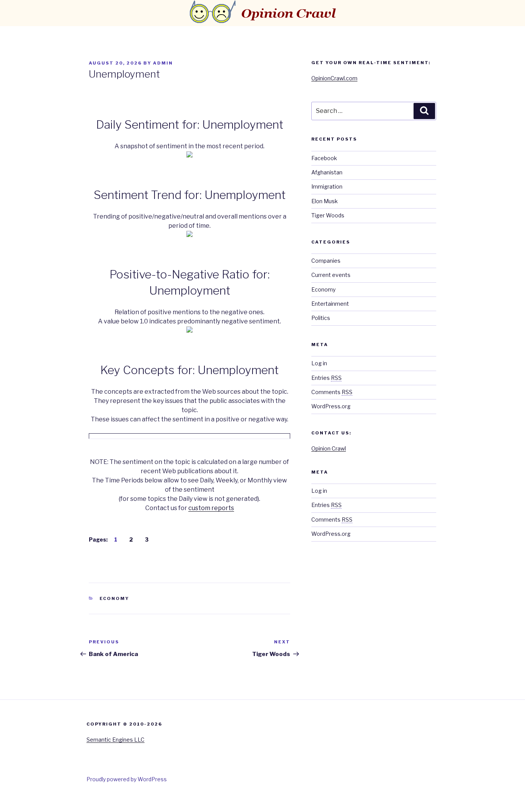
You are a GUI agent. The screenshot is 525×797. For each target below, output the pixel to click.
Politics (320, 318)
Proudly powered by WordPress (126, 779)
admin (163, 63)
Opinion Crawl (328, 448)
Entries (326, 377)
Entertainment (330, 303)
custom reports (211, 508)
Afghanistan (326, 172)
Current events (331, 275)
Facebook (324, 158)
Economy (115, 598)
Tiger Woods (327, 215)
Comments (331, 392)
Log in (319, 363)
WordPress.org (331, 406)
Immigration (326, 186)
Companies (326, 260)
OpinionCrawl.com (334, 78)
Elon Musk (324, 201)
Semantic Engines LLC (115, 739)
